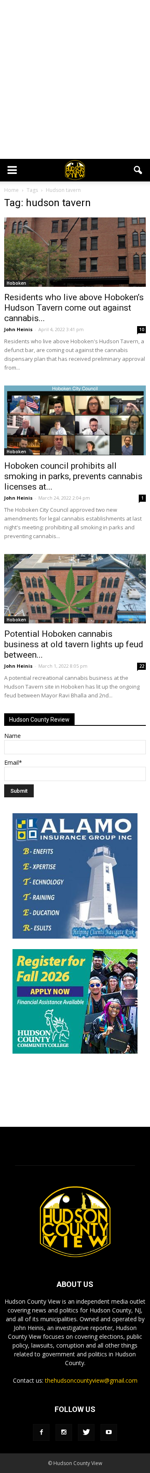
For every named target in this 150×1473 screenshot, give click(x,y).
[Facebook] (41, 1432)
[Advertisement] (75, 79)
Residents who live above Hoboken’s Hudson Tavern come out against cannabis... (74, 307)
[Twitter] (86, 1432)
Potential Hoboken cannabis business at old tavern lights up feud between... (73, 644)
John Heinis (18, 329)
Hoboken (16, 283)
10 (141, 329)
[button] (138, 170)
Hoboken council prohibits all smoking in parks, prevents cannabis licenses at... (73, 476)
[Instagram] (63, 1432)
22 (141, 666)
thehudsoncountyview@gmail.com (91, 1380)
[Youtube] (108, 1432)
